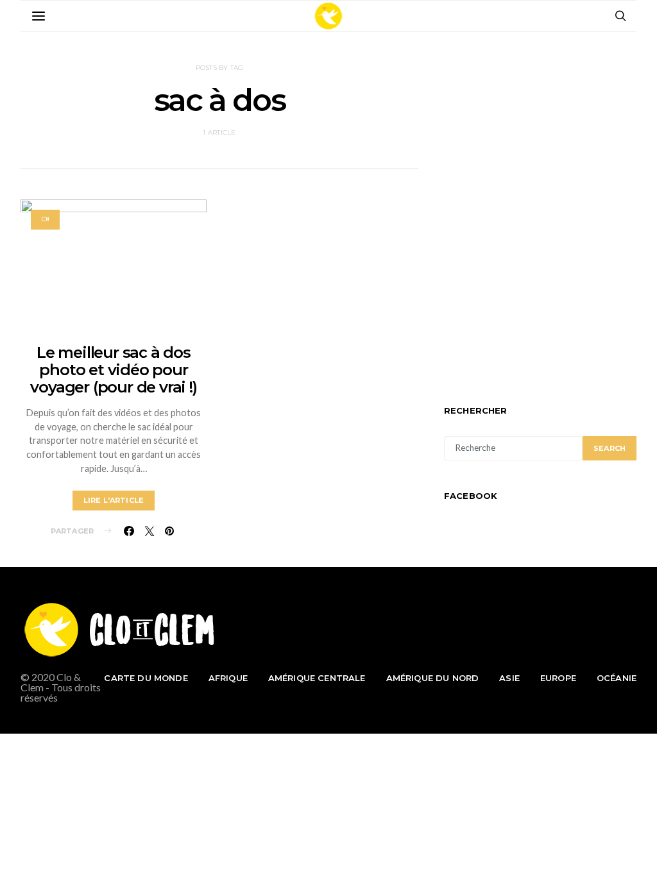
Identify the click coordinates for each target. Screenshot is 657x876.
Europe (558, 678)
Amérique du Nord (432, 678)
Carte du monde (145, 678)
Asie (509, 678)
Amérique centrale (317, 678)
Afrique (228, 678)
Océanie (616, 678)
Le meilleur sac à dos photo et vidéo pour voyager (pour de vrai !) (113, 369)
